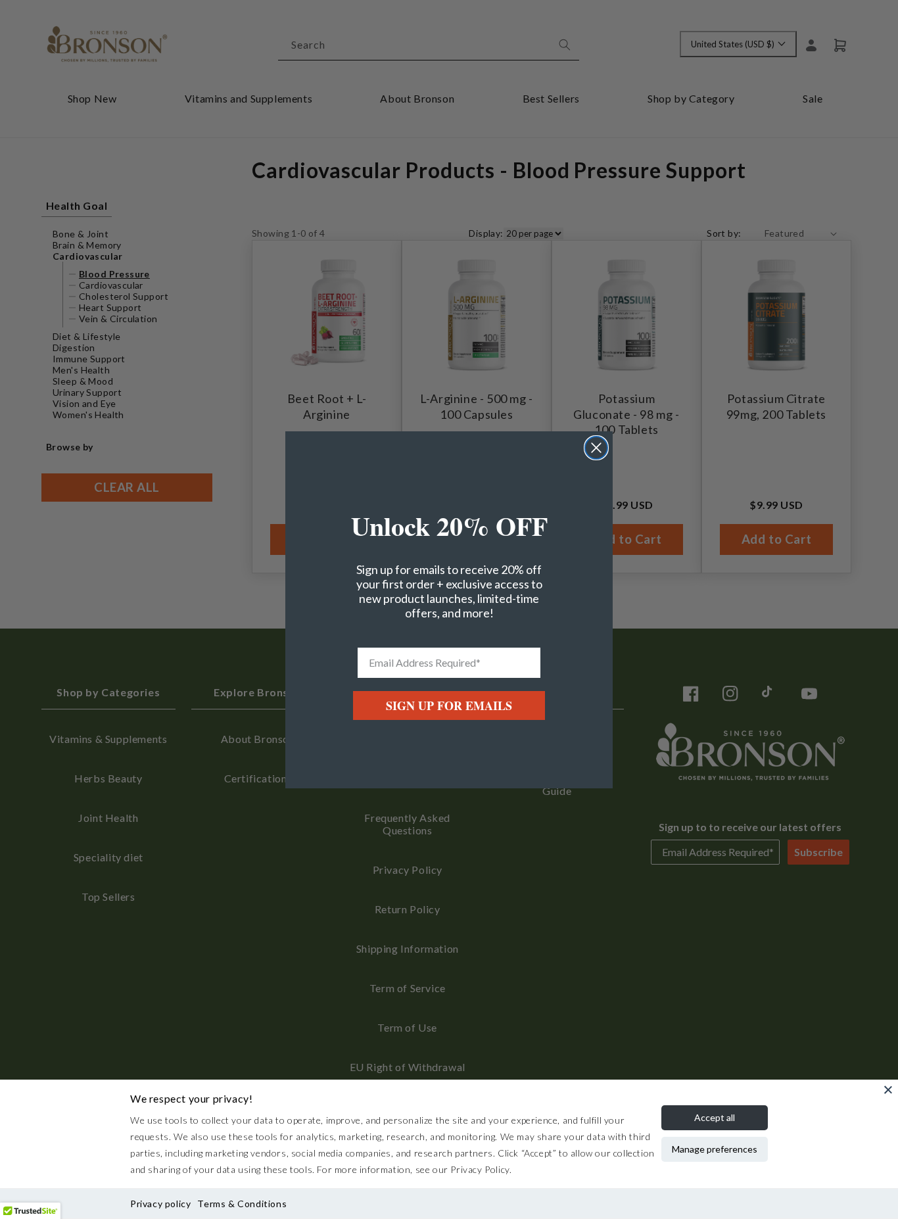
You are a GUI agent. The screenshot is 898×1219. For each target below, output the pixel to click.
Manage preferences (714, 1149)
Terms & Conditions (242, 1203)
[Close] (888, 1089)
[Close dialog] (596, 448)
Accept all (714, 1117)
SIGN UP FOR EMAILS (449, 705)
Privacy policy (160, 1203)
